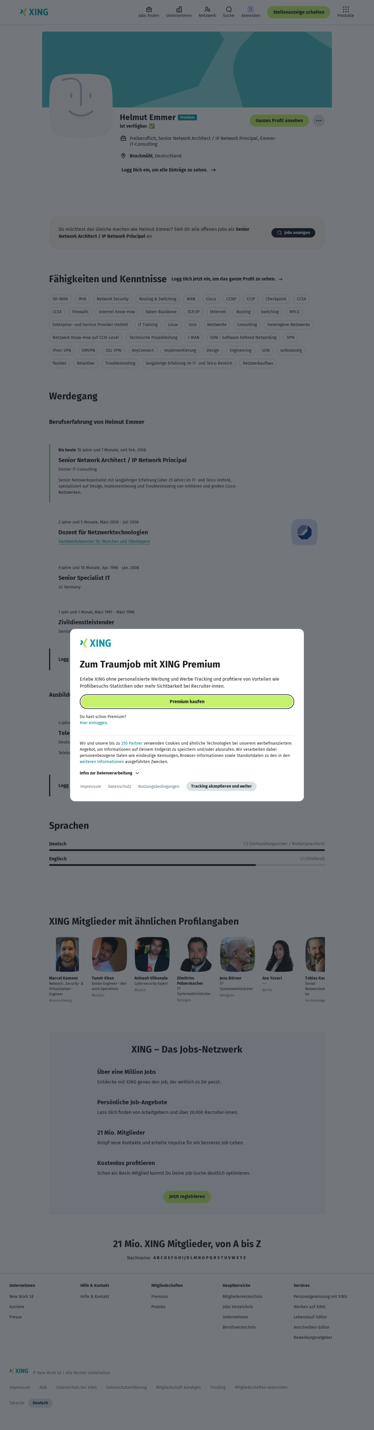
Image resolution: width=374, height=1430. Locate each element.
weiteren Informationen (102, 761)
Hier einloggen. (94, 722)
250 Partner (132, 743)
